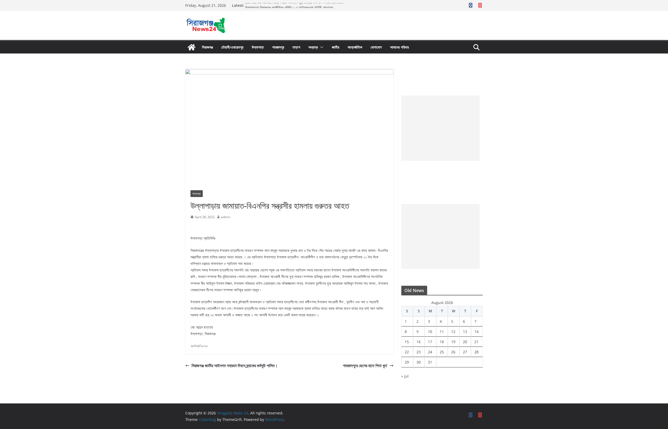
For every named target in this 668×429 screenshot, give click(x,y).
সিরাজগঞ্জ (207, 47)
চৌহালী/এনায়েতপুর (232, 47)
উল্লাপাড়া (258, 47)
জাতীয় (335, 47)
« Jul (405, 376)
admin (225, 217)
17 (430, 341)
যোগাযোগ (376, 47)
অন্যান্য (313, 47)
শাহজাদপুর (278, 47)
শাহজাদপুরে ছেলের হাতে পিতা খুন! (365, 365)
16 (418, 341)
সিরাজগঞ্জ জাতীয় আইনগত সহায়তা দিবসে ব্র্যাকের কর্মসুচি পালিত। (235, 365)
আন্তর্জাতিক (355, 47)
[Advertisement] (440, 128)
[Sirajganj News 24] (191, 47)
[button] (321, 47)
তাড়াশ (296, 47)
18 (442, 341)
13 (465, 331)
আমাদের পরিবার (399, 47)
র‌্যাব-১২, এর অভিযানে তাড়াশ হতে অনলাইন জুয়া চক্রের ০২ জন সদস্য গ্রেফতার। (294, 5)
